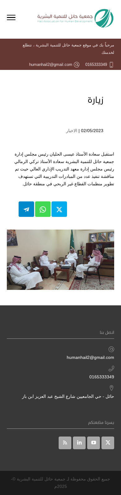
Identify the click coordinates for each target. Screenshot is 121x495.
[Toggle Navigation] (11, 18)
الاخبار (71, 130)
